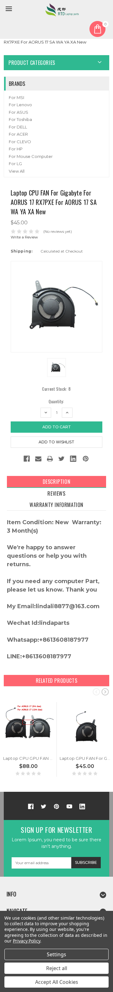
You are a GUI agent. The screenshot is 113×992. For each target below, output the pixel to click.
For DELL (18, 126)
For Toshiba (20, 119)
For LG (15, 163)
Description (57, 481)
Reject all (56, 968)
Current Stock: (56, 389)
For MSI (16, 97)
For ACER (18, 134)
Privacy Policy (26, 941)
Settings (56, 954)
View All (16, 171)
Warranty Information (56, 505)
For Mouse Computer (31, 156)
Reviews (56, 493)
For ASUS (18, 112)
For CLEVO (20, 141)
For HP (16, 148)
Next (105, 691)
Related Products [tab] (57, 680)
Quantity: (56, 402)
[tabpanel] (28, 739)
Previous (96, 691)
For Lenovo (20, 104)
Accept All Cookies (56, 982)
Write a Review (24, 237)
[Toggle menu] (9, 9)
